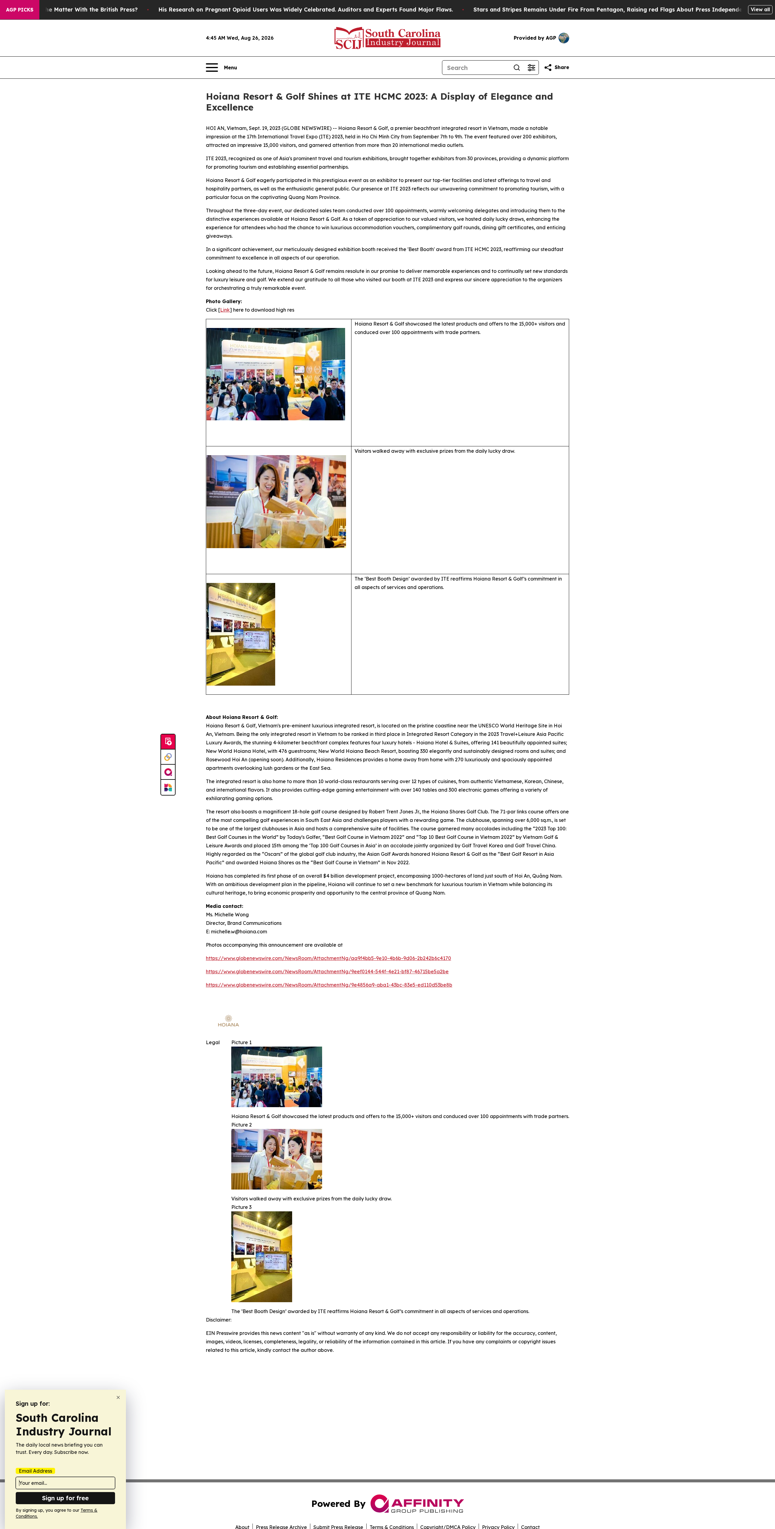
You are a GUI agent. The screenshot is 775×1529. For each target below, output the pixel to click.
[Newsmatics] (168, 787)
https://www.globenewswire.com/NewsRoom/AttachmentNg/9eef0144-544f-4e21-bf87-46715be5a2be (327, 971)
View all (760, 9)
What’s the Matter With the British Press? (80, 9)
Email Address (35, 1471)
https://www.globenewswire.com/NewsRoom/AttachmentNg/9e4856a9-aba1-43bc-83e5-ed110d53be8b (329, 985)
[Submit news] (168, 742)
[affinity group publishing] (168, 772)
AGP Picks (19, 10)
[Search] (517, 67)
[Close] (118, 1397)
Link (225, 310)
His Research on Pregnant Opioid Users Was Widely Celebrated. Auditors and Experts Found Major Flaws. (305, 9)
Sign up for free (65, 1498)
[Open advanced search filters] (531, 67)
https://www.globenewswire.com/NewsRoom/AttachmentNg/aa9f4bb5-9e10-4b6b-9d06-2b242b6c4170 (328, 958)
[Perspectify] (168, 757)
